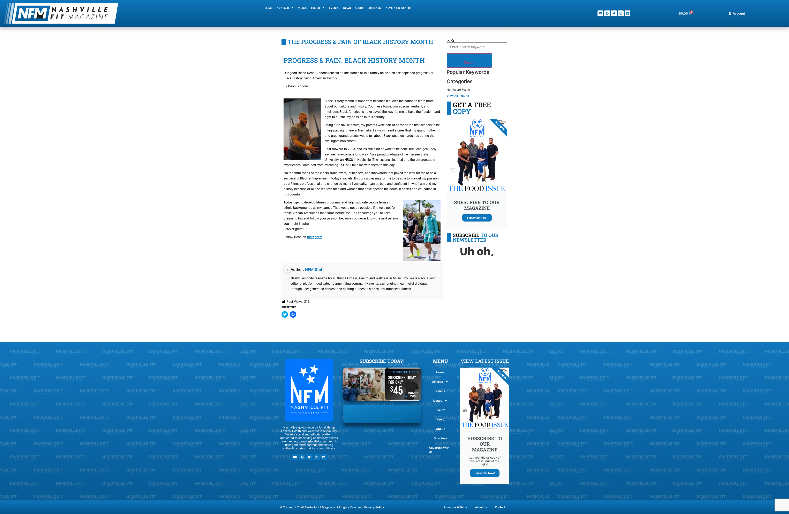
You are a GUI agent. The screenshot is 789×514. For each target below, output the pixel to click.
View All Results (458, 95)
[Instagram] (621, 13)
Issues (315, 7)
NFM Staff (314, 269)
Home (268, 7)
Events (334, 7)
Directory (375, 7)
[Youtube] (600, 13)
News (347, 7)
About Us (481, 507)
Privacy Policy (374, 507)
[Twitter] (614, 13)
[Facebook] (607, 13)
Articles (283, 7)
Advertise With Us (455, 507)
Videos (302, 7)
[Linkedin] (627, 13)
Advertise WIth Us (398, 7)
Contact (500, 507)
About (359, 7)
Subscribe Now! (477, 217)
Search (469, 62)
